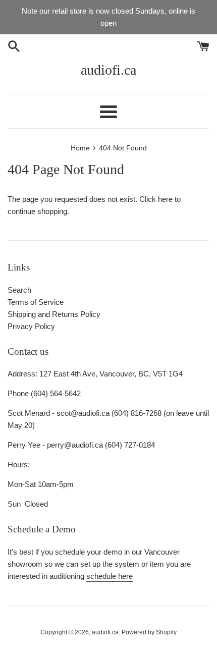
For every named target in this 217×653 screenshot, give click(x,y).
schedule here (109, 576)
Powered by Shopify (149, 632)
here (165, 199)
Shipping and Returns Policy (54, 314)
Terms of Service (36, 302)
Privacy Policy (31, 326)
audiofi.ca (108, 70)
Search (19, 290)
